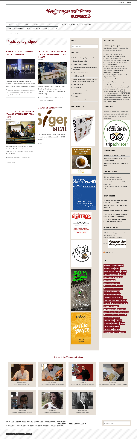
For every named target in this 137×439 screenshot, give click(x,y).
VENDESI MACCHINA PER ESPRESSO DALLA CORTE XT (115, 159)
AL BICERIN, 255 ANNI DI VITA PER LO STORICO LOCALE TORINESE (115, 220)
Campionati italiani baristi (13, 90)
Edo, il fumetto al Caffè (80, 73)
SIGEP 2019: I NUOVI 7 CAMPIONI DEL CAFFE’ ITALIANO (19, 52)
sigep (31, 92)
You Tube (128, 2)
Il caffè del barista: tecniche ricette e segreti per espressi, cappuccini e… (85, 80)
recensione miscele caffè (111, 318)
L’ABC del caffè (46, 25)
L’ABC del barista (60, 25)
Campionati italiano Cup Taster (113, 286)
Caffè (105, 274)
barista (117, 268)
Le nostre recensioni (80, 91)
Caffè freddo (108, 277)
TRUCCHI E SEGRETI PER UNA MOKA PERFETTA (115, 207)
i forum (36, 25)
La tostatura (86, 25)
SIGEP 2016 (107, 324)
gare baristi (124, 303)
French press (115, 303)
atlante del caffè (109, 268)
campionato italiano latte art (112, 295)
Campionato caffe (25, 157)
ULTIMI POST (110, 252)
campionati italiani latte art (16, 92)
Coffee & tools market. (80, 64)
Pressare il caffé (124, 312)
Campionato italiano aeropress (113, 289)
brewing (123, 271)
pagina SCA (112, 101)
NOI (16, 25)
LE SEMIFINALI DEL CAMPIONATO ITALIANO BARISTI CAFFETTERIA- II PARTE (52, 54)
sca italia (26, 92)
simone (9, 57)
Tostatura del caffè (109, 332)
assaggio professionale (116, 91)
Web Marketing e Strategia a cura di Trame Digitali (19, 434)
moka (105, 312)
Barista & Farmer (109, 271)
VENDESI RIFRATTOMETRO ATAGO (114, 155)
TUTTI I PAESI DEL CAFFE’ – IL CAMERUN (116, 211)
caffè (76, 97)
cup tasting (123, 300)
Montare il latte (113, 312)
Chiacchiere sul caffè (80, 61)
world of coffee (17, 95)
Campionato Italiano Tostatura (113, 297)
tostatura (117, 329)
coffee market (25, 25)
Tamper (122, 324)
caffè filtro (122, 274)
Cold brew (115, 300)
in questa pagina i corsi (111, 47)
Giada (41, 59)
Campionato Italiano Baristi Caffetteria (49, 98)
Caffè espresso (113, 274)
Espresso (107, 303)
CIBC (29, 160)
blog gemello (117, 233)
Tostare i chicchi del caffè (111, 326)
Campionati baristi (109, 280)
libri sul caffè (114, 306)
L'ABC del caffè (78, 84)
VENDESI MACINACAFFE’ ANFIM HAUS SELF (115, 165)
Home (9, 25)
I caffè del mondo (79, 76)
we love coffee (121, 332)
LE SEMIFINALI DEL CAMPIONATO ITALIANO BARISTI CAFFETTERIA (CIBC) (20, 114)
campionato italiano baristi (112, 292)
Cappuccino (107, 300)
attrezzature (78, 93)
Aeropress (107, 266)
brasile (118, 271)
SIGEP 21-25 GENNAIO (47, 108)
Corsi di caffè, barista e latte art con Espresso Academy (27, 29)
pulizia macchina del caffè (118, 315)
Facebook (121, 2)
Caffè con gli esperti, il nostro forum (85, 58)
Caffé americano (118, 277)
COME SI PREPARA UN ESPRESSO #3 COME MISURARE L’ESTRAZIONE (115, 215)
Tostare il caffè (108, 329)
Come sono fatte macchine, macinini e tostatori (85, 68)
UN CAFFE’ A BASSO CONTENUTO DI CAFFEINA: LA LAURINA (115, 201)
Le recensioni (73, 25)
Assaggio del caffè (117, 266)
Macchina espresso (110, 309)
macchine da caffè (81, 100)
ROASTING (118, 321)
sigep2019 (10, 95)
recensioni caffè (109, 321)
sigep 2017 (115, 324)
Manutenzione (121, 309)
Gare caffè (46, 100)
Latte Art (106, 306)
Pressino (106, 315)
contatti (53, 29)
